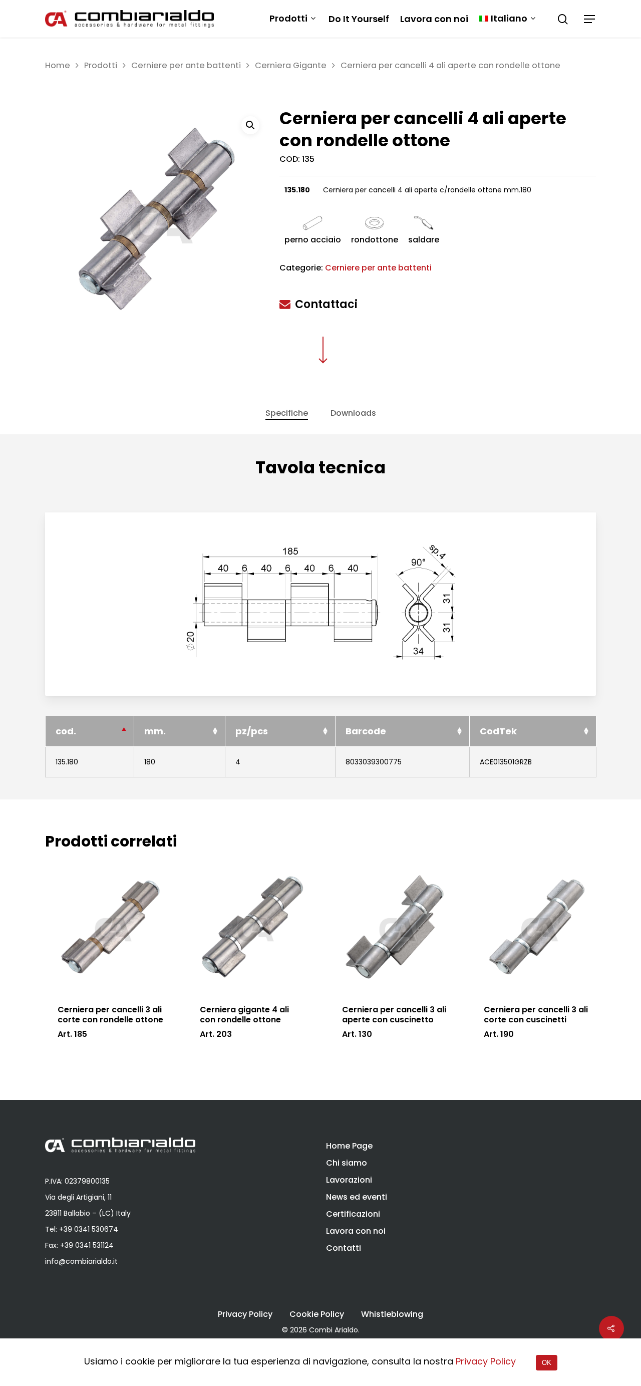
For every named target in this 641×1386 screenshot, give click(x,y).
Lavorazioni (349, 1180)
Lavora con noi (434, 19)
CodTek (498, 731)
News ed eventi (356, 1197)
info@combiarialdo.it (81, 1261)
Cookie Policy (316, 1314)
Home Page (349, 1146)
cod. (66, 731)
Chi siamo (346, 1163)
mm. (155, 731)
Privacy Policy (245, 1314)
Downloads (353, 413)
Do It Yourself (359, 19)
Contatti (343, 1248)
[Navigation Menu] (590, 19)
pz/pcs (251, 731)
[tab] (286, 413)
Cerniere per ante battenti (186, 65)
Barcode (366, 731)
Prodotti (288, 19)
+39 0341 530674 (88, 1229)
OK (546, 1362)
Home (57, 65)
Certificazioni (353, 1214)
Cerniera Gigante (291, 65)
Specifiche (286, 413)
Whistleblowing (392, 1314)
